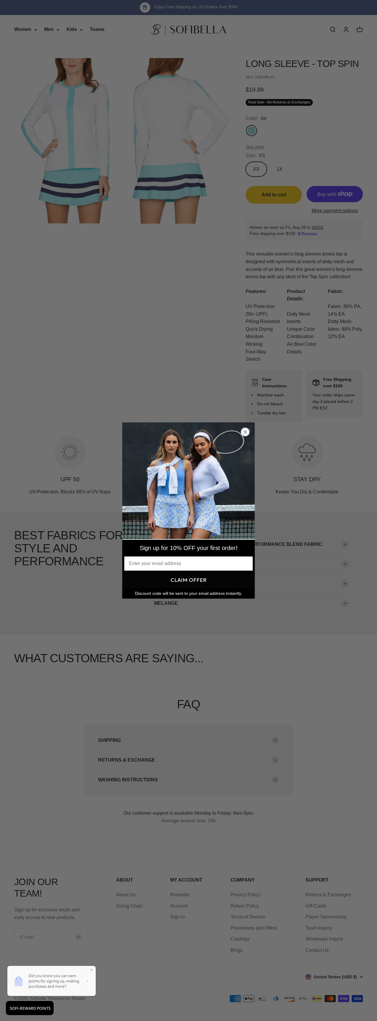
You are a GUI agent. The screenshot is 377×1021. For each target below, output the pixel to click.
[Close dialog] (245, 432)
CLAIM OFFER (188, 580)
